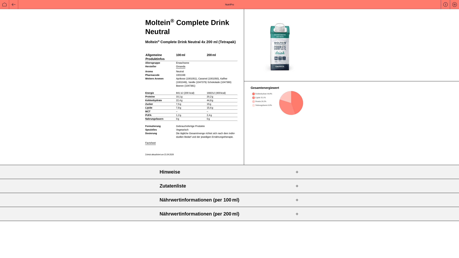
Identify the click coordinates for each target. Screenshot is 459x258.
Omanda (180, 66)
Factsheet (150, 143)
